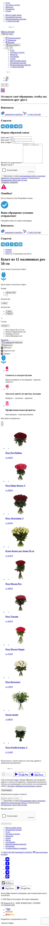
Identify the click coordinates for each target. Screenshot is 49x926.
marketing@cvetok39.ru (14, 114)
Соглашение (10, 842)
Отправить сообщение (9, 182)
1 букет (4, 303)
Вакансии (9, 7)
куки (16, 780)
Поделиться (7, 345)
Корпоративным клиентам (15, 19)
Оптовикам (9, 9)
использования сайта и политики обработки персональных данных (23, 177)
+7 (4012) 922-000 (12, 21)
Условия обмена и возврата (16, 848)
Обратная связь (7, 34)
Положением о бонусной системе (14, 180)
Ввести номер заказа (13, 15)
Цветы (8, 840)
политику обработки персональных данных (25, 786)
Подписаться (6, 824)
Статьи (8, 11)
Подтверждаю (7, 790)
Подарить (4, 340)
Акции (8, 838)
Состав (4, 326)
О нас (7, 3)
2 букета (9, 314)
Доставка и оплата (12, 5)
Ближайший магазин (13, 17)
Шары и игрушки (8, 32)
